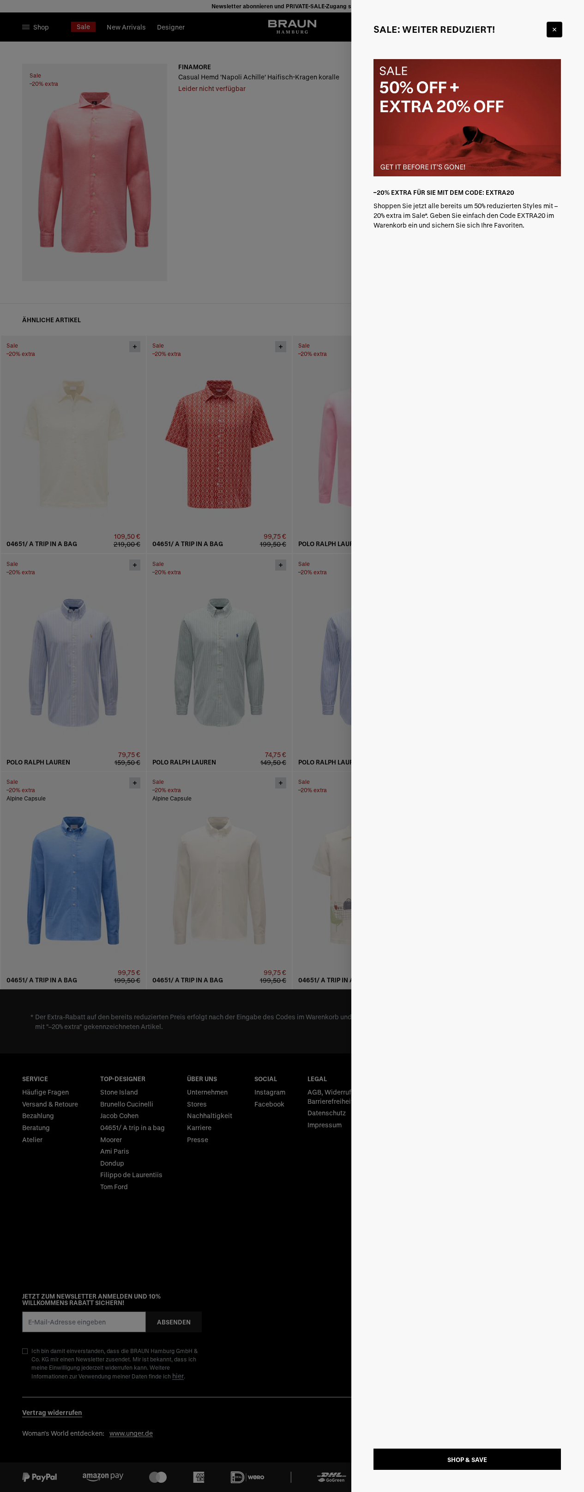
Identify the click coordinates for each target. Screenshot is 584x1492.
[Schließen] (554, 29)
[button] (292, 746)
